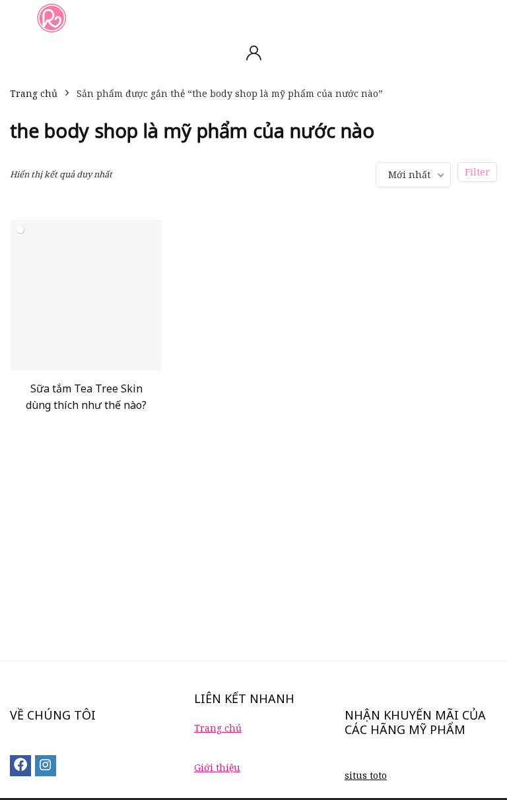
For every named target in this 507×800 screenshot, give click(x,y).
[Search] (486, 17)
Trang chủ (33, 93)
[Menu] (16, 17)
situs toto (366, 775)
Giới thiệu (217, 767)
